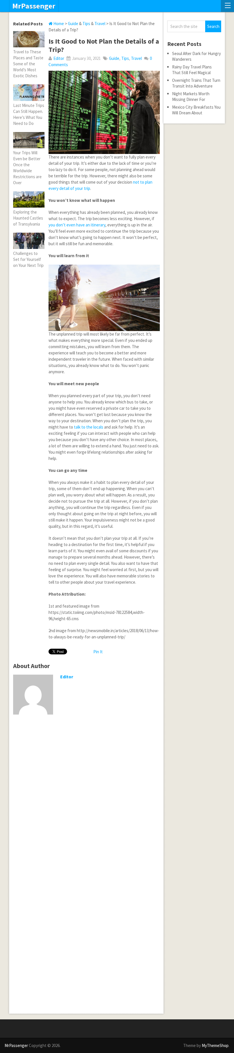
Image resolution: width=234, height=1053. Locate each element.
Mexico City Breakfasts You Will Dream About (196, 109)
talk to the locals (88, 427)
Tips (86, 23)
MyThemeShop (215, 1045)
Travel (99, 23)
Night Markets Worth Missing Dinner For (190, 96)
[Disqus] (86, 793)
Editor (58, 58)
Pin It (98, 651)
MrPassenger (33, 6)
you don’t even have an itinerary (77, 225)
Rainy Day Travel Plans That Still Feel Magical (192, 69)
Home (58, 23)
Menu (227, 6)
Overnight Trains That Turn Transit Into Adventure (196, 83)
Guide (73, 23)
